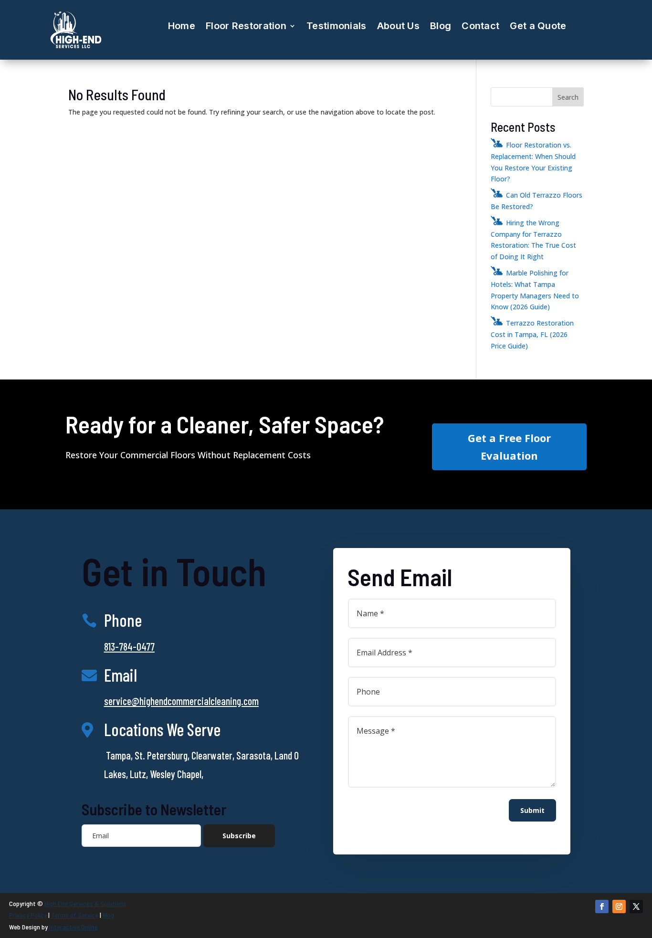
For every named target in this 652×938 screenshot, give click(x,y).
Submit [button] (532, 810)
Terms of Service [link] (74, 915)
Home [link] (181, 26)
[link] (76, 47)
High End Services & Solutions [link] (85, 903)
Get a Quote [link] (538, 26)
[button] (239, 835)
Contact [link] (480, 26)
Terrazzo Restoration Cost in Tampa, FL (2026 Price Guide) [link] (532, 334)
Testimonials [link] (336, 26)
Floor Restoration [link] (246, 26)
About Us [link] (398, 26)
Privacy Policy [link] (28, 915)
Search (567, 97)
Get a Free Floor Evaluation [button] (509, 447)
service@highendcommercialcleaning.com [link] (181, 701)
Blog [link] (440, 26)
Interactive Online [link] (73, 927)
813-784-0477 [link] (129, 646)
